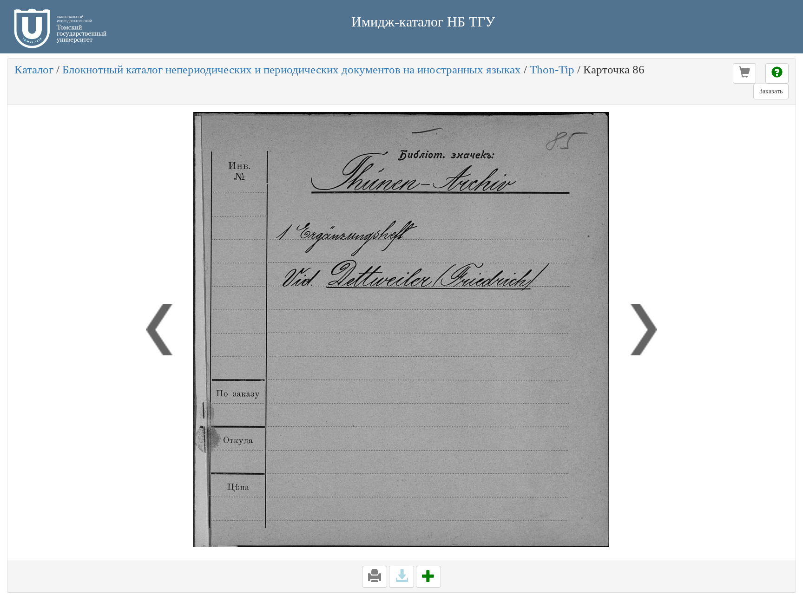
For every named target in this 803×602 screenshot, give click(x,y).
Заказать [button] (771, 91)
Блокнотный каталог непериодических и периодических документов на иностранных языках (291, 69)
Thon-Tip (552, 69)
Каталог (33, 69)
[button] (744, 73)
